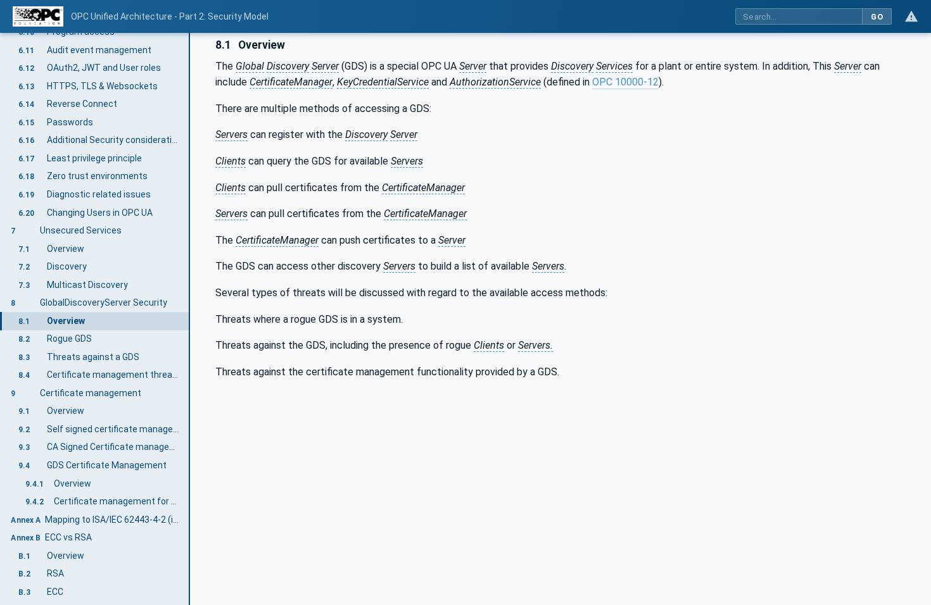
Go (877, 17)
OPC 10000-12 (625, 82)
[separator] (190, 319)
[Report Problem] (911, 16)
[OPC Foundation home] (38, 16)
